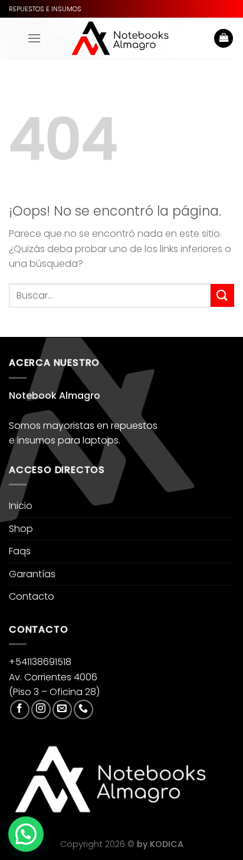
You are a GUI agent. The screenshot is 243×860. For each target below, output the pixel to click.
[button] (26, 834)
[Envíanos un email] (62, 709)
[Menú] (34, 38)
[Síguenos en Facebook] (19, 709)
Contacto (31, 596)
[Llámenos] (83, 709)
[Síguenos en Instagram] (41, 709)
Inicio (20, 505)
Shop (21, 528)
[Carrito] (223, 38)
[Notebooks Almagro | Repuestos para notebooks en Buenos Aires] (120, 38)
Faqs (20, 551)
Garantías (32, 574)
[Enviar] (222, 295)
